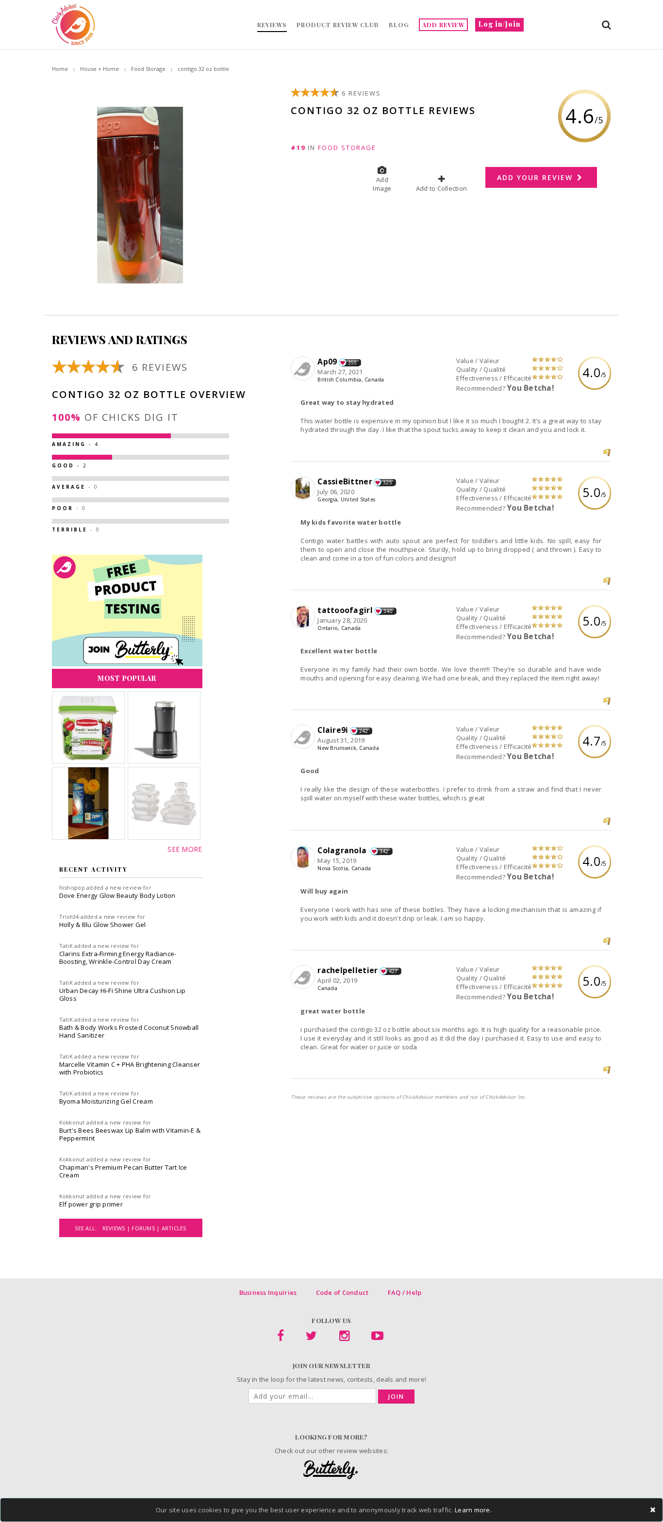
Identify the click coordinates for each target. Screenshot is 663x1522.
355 (352, 362)
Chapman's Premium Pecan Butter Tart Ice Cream (123, 1171)
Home (60, 68)
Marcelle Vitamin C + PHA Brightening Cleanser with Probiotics (129, 1068)
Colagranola (342, 850)
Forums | (146, 1228)
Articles (174, 1228)
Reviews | (117, 1228)
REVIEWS (272, 25)
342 (384, 851)
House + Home (99, 68)
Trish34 (69, 916)
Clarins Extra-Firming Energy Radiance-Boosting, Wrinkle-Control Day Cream (118, 957)
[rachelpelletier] (304, 977)
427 (393, 971)
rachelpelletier (347, 970)
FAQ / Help (405, 1292)
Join (396, 1396)
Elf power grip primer (91, 1204)
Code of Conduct (342, 1292)
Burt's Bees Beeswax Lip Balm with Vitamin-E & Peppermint (130, 1134)
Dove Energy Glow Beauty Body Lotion (117, 895)
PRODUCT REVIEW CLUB (338, 25)
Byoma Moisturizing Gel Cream (106, 1101)
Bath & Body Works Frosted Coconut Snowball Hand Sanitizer (129, 1031)
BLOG (399, 25)
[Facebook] (280, 1337)
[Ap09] (304, 368)
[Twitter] (311, 1337)
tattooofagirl (344, 610)
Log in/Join (499, 24)
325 (387, 482)
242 (363, 731)
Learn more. (473, 1509)
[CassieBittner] (304, 488)
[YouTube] (377, 1337)
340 (388, 611)
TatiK (66, 945)
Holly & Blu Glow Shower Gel (102, 924)
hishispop (72, 887)
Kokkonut (72, 1122)
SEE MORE (184, 849)
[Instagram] (344, 1337)
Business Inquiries (268, 1292)
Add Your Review (536, 177)
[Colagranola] (304, 857)
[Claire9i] (304, 737)
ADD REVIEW (443, 25)
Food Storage (148, 68)
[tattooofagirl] (304, 617)
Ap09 (327, 361)
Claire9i (332, 730)
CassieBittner (344, 481)
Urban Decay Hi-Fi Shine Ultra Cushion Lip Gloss (122, 994)
